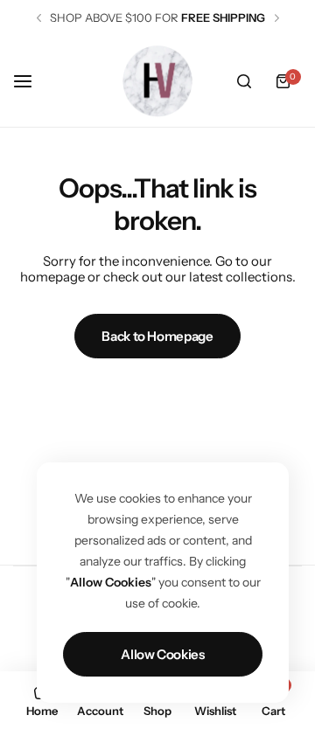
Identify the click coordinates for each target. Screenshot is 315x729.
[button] (39, 18)
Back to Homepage (157, 336)
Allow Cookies (162, 654)
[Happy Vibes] (157, 81)
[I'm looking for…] (244, 81)
